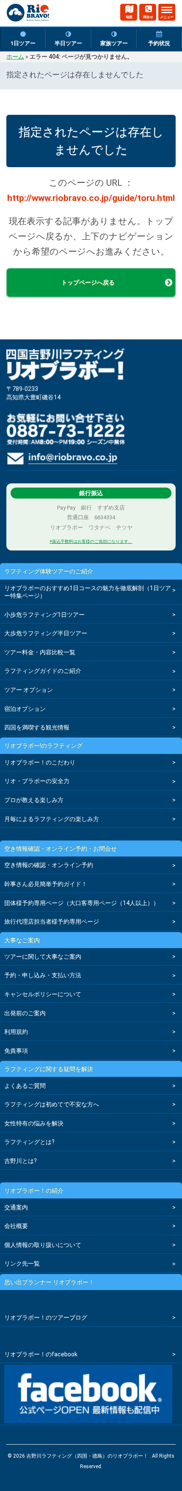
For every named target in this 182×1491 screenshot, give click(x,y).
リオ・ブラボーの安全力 (36, 781)
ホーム (15, 56)
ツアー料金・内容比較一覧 (39, 652)
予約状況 (159, 43)
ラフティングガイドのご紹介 (42, 670)
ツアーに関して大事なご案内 (42, 956)
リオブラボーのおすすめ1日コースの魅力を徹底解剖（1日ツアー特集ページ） (87, 592)
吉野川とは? (20, 1161)
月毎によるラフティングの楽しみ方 (51, 819)
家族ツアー (114, 43)
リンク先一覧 (22, 1263)
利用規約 (16, 1031)
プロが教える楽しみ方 (33, 800)
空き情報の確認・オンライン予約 (48, 865)
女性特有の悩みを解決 (33, 1123)
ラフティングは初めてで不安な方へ (51, 1104)
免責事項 (16, 1050)
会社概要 (16, 1226)
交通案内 (16, 1207)
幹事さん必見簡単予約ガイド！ (45, 884)
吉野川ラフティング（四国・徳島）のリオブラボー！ (28, 16)
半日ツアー (68, 43)
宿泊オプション (25, 708)
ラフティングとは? (29, 1142)
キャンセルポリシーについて (42, 994)
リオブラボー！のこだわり (39, 762)
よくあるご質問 (25, 1085)
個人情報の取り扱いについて (42, 1245)
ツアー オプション (28, 689)
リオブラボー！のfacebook (40, 1354)
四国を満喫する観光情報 (36, 727)
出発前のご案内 (25, 1013)
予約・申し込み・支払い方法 (42, 975)
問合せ (148, 17)
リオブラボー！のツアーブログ (45, 1317)
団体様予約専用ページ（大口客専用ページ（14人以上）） (81, 903)
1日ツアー (23, 43)
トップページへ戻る (88, 282)
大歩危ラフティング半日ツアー (45, 633)
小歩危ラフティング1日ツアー (44, 614)
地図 (129, 17)
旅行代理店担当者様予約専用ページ (51, 921)
